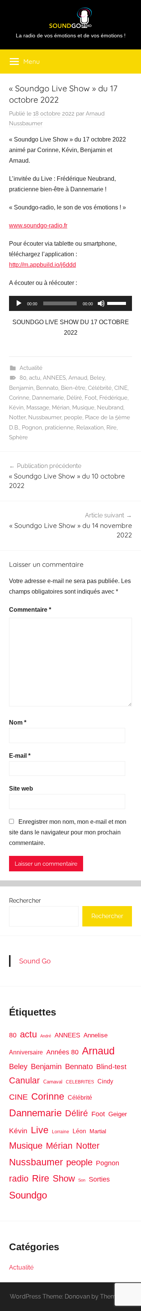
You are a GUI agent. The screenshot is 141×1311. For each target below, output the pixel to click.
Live (40, 1130)
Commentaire (30, 609)
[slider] (117, 302)
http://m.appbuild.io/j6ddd (42, 265)
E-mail (19, 755)
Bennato (47, 388)
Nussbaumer (44, 417)
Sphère (18, 437)
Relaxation (90, 427)
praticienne (59, 427)
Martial (97, 1131)
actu (34, 377)
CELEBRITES (80, 1082)
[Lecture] (19, 303)
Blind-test (111, 1067)
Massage (37, 407)
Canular (24, 1080)
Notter (17, 417)
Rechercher (25, 900)
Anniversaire (26, 1052)
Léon (79, 1131)
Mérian (61, 407)
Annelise (95, 1035)
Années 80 (62, 1052)
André (45, 1036)
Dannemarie (48, 397)
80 (23, 377)
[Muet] (101, 303)
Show (64, 1178)
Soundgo (28, 1195)
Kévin (16, 407)
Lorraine (60, 1131)
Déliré (74, 397)
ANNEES (54, 377)
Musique (83, 407)
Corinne (19, 397)
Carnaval (52, 1082)
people (73, 417)
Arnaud (77, 377)
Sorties (99, 1179)
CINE (120, 388)
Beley (97, 377)
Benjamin (21, 388)
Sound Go (35, 961)
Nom (17, 722)
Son (81, 1180)
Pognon (32, 427)
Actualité (31, 368)
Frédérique (113, 397)
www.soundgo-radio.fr (38, 225)
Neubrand (110, 407)
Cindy (105, 1081)
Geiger (117, 1114)
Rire (111, 427)
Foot (91, 397)
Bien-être (73, 388)
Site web (21, 788)
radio (19, 1178)
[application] (70, 303)
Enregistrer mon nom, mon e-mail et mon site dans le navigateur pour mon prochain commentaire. (67, 832)
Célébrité (100, 388)
